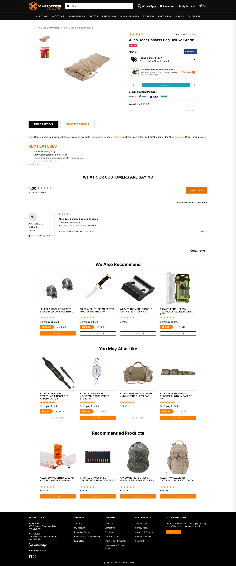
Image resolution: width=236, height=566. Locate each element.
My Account (79, 528)
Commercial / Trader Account (87, 536)
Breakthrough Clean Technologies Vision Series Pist (176, 312)
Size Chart (109, 532)
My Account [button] (188, 6)
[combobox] (99, 6)
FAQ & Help (79, 541)
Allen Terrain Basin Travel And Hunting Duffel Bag (136, 394)
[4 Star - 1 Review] (149, 34)
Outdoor (194, 16)
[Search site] (68, 6)
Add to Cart (58, 333)
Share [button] (92, 231)
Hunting (41, 16)
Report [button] (85, 231)
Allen (194, 34)
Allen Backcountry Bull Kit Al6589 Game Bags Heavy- (57, 479)
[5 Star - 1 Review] (58, 403)
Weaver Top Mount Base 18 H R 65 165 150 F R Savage (137, 310)
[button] (194, 85)
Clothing (164, 16)
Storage (148, 16)
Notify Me (167, 85)
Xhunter (118, 137)
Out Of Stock (98, 333)
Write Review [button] (196, 190)
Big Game (180, 137)
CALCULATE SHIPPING (139, 104)
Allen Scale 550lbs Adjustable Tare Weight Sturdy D (94, 396)
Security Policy (142, 541)
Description (43, 124)
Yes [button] (80, 231)
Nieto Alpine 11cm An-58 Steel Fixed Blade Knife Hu (98, 310)
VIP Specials (190, 51)
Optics (93, 16)
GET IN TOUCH (173, 532)
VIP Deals (78, 523)
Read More (34, 164)
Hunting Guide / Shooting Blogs (116, 546)
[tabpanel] (58, 303)
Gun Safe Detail (112, 536)
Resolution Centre (82, 532)
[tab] (43, 124)
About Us (109, 523)
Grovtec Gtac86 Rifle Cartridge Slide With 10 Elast (98, 479)
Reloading (109, 16)
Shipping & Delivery (144, 532)
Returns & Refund (143, 536)
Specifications (77, 124)
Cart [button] (204, 6)
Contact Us (110, 528)
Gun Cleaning (129, 16)
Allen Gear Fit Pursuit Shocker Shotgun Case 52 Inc (176, 396)
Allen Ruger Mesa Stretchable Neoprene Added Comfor (54, 396)
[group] (43, 188)
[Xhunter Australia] (45, 6)
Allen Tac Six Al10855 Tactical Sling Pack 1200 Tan (177, 479)
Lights (179, 16)
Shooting (57, 16)
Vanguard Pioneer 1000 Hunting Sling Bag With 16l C (137, 479)
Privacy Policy (141, 528)
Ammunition (76, 16)
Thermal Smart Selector (115, 541)
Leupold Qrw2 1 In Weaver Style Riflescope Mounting (56, 310)
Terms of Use (141, 523)
